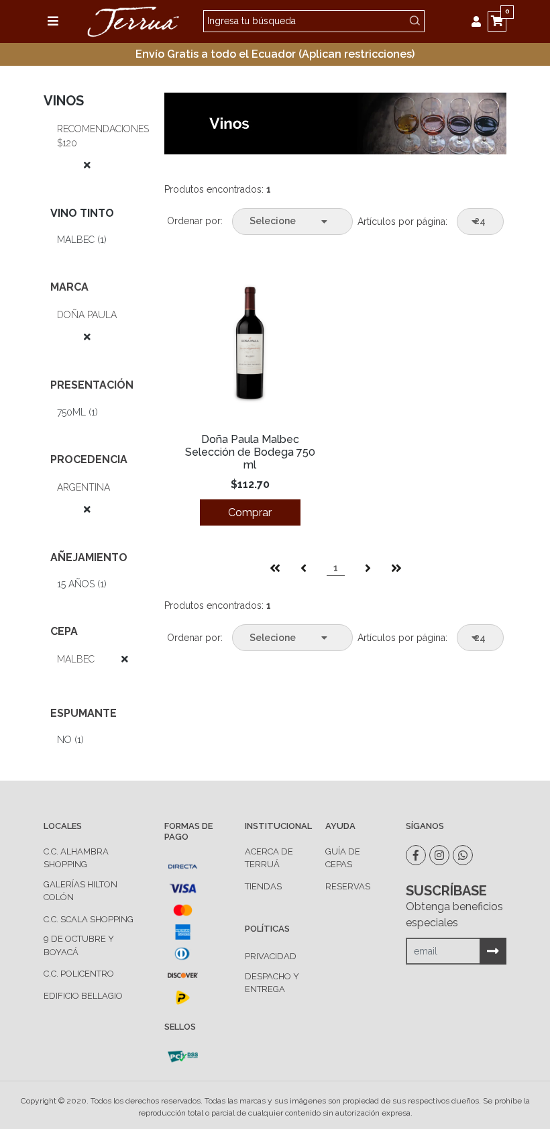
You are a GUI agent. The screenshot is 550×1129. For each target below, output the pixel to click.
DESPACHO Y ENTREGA (272, 983)
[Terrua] (132, 20)
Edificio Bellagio (83, 996)
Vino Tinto (82, 213)
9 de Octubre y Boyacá (79, 945)
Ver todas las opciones (74, 165)
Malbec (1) (82, 239)
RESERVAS (347, 886)
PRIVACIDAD (270, 956)
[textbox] (314, 21)
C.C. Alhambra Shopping (76, 858)
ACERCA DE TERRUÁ (269, 858)
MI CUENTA (480, 21)
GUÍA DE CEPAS (342, 858)
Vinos (64, 101)
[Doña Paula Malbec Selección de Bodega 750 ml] (250, 346)
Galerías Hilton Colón (80, 891)
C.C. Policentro (79, 974)
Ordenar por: (195, 220)
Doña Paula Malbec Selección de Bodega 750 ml (250, 452)
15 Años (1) (82, 584)
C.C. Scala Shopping (88, 919)
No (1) (70, 739)
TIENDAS (263, 886)
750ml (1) (77, 412)
